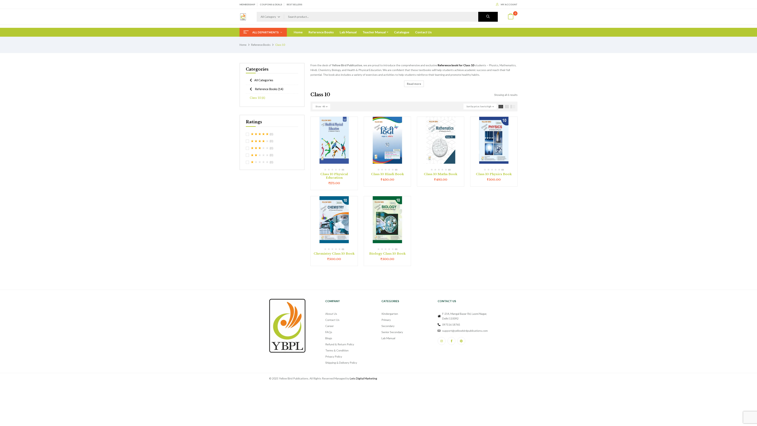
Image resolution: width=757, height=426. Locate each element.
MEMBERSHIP (247, 4)
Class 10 (257, 97)
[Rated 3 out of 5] (260, 148)
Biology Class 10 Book (387, 253)
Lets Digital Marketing (363, 378)
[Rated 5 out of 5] (260, 134)
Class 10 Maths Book (440, 174)
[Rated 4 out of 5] (260, 141)
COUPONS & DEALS (271, 4)
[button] (511, 16)
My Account (509, 4)
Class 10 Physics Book (494, 174)
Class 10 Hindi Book (387, 174)
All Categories (263, 80)
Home (243, 44)
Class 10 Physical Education (334, 175)
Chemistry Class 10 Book (334, 253)
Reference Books (260, 44)
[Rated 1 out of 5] (260, 162)
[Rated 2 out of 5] (260, 155)
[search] (488, 17)
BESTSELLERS (294, 4)
